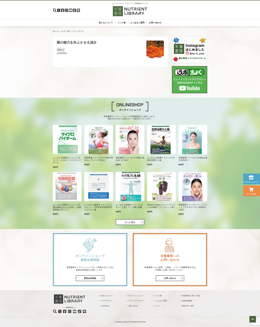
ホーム (56, 31)
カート (157, 306)
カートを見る (251, 194)
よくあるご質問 (137, 22)
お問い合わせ (155, 22)
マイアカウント (107, 301)
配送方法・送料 (188, 306)
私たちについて (106, 22)
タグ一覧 (65, 31)
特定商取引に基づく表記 (191, 296)
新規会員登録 (90, 278)
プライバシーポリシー (136, 301)
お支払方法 (105, 306)
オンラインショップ (251, 182)
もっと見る (130, 222)
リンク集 (122, 22)
